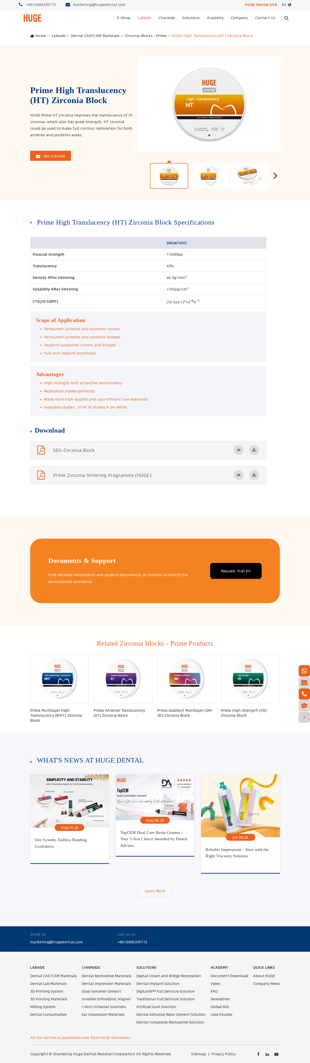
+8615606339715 (41, 4)
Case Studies (221, 1014)
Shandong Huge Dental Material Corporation (94, 1053)
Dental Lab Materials (48, 983)
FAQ (214, 991)
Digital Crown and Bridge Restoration (168, 975)
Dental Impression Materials (106, 983)
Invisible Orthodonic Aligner (106, 998)
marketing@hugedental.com (99, 4)
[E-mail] (304, 682)
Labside (144, 17)
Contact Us (265, 17)
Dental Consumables (48, 1014)
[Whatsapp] (304, 670)
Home (40, 35)
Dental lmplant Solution (158, 983)
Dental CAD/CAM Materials (95, 35)
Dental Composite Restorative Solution (170, 1022)
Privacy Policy (224, 1053)
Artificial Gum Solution (156, 1006)
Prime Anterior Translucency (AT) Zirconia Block (119, 713)
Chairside (167, 17)
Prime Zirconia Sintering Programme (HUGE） (103, 475)
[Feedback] (304, 705)
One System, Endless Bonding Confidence (61, 843)
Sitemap (198, 1053)
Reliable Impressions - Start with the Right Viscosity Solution (237, 852)
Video (215, 983)
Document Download (229, 975)
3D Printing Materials (48, 998)
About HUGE (264, 975)
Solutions (191, 17)
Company (239, 17)
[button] (275, 175)
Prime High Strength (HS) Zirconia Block (244, 713)
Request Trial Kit (236, 570)
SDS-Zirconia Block (74, 450)
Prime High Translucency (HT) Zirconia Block (212, 35)
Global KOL (220, 1006)
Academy (215, 17)
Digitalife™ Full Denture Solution (165, 991)
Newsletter (220, 998)
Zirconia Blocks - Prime (145, 35)
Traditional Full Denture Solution (165, 998)
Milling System (43, 1006)
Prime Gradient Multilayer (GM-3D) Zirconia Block (185, 713)
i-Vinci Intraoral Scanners (104, 1006)
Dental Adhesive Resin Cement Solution (171, 1014)
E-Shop (123, 17)
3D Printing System (46, 991)
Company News (266, 983)
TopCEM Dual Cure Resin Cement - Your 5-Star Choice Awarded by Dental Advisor (153, 838)
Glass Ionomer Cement (101, 991)
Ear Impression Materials (103, 1014)
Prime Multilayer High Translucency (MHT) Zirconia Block (56, 715)
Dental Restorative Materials (106, 975)
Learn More (155, 890)
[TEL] (304, 694)
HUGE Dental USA (261, 4)
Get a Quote (53, 156)
